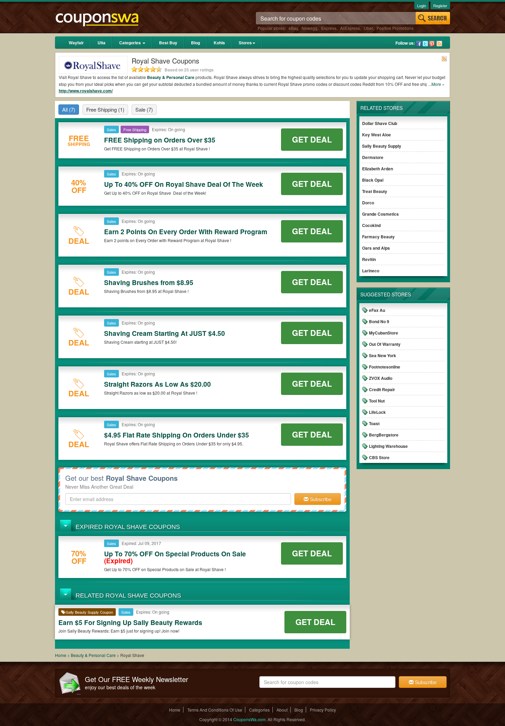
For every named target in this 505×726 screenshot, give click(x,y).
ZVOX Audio (380, 378)
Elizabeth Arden (377, 169)
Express (328, 28)
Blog (195, 42)
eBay (293, 28)
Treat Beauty (374, 191)
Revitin (369, 259)
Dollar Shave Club (379, 123)
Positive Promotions (395, 28)
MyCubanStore (383, 333)
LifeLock (377, 412)
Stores (245, 42)
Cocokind (371, 225)
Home (60, 655)
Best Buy (168, 42)
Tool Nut (377, 401)
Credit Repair (382, 389)
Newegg (309, 28)
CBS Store (379, 457)
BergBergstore (384, 435)
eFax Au (377, 310)
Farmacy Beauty (378, 237)
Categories (130, 42)
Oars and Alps (376, 248)
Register (440, 5)
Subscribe (320, 499)
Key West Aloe (376, 135)
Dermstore (372, 157)
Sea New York (382, 355)
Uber (368, 28)
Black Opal (372, 180)
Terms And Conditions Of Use (214, 710)
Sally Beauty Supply (381, 146)
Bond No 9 (379, 321)
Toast (374, 423)
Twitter (425, 43)
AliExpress (350, 28)
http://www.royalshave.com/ (86, 91)
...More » (436, 84)
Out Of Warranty (385, 344)
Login (421, 5)
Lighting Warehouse (388, 446)
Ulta (101, 42)
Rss (439, 43)
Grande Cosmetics (380, 214)
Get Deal (312, 139)
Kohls (219, 42)
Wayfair (76, 42)
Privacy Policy (323, 710)
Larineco (370, 271)
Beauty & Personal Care (170, 77)
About (282, 710)
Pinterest (432, 43)
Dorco (368, 203)
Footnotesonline (384, 367)
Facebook (419, 43)
